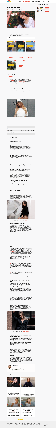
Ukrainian (15, 423)
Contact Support (38, 424)
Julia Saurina (10, 9)
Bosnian (17, 424)
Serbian (35, 423)
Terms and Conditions (30, 424)
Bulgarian (9, 424)
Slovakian (13, 424)
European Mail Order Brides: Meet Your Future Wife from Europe (13, 409)
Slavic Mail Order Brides (26, 1)
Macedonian (39, 423)
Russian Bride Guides (10, 423)
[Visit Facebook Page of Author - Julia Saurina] (12, 371)
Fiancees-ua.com (9, 4)
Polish (20, 423)
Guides (20, 1)
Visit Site (11, 57)
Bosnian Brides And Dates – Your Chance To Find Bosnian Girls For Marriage (28, 409)
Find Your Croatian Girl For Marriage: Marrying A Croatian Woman (28, 389)
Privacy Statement (23, 424)
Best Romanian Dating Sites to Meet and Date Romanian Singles (13, 388)
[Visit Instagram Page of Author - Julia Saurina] (13, 371)
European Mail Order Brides (36, 1)
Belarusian (23, 423)
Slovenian (28, 423)
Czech (32, 423)
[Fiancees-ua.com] (9, 1)
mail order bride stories (21, 81)
